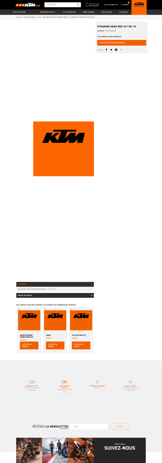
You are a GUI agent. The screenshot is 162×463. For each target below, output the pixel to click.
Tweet (111, 50)
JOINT (48, 335)
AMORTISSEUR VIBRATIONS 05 (26, 336)
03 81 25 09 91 (94, 6)
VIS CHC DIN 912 (79, 335)
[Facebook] (122, 457)
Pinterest (116, 50)
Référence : (101, 31)
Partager (106, 50)
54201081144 (51, 289)
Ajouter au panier (26, 345)
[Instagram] (117, 457)
